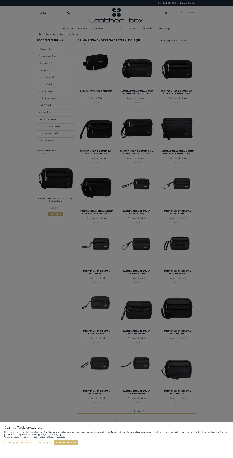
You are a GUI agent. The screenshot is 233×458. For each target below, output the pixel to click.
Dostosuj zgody (44, 442)
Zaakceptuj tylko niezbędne (19, 442)
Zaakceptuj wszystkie (66, 442)
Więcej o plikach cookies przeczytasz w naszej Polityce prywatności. (34, 437)
